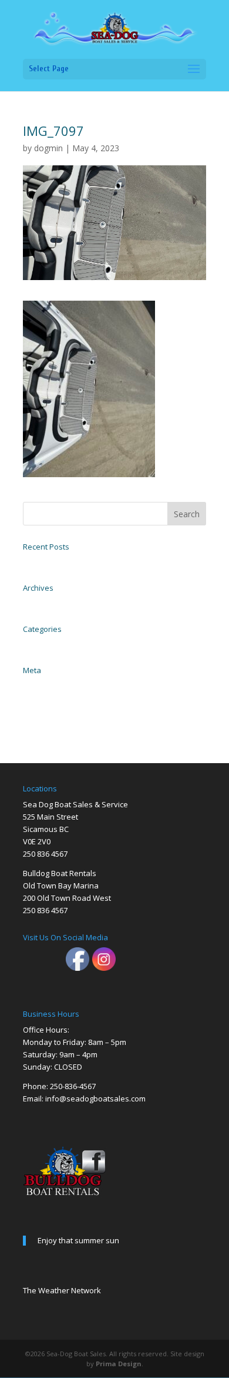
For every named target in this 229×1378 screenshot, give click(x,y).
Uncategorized (42, 644)
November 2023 (44, 602)
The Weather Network (62, 1290)
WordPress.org (41, 724)
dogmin (48, 148)
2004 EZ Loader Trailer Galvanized (70, 561)
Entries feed (39, 698)
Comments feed (44, 711)
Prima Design (119, 1363)
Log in (31, 685)
